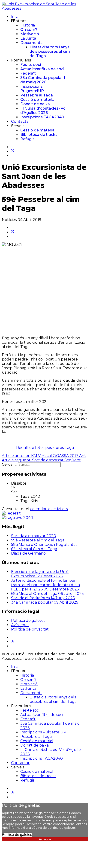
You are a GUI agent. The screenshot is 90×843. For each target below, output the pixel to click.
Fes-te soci (30, 64)
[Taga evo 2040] (17, 517)
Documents (31, 43)
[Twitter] (12, 151)
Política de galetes (28, 620)
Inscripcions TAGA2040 (42, 117)
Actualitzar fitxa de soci (42, 69)
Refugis (27, 139)
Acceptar (45, 839)
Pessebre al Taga (36, 95)
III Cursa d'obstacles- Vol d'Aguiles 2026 (43, 110)
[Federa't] (11, 513)
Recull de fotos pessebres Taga (45, 447)
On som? (28, 29)
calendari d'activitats (49, 509)
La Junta (28, 38)
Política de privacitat (30, 629)
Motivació (29, 34)
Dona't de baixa (35, 104)
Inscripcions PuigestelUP (32, 88)
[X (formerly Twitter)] (12, 232)
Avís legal (20, 625)
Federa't (28, 73)
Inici (14, 16)
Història (27, 25)
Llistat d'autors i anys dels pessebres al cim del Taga (50, 51)
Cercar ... (9, 464)
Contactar (20, 121)
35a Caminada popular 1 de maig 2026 (42, 80)
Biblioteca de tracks (38, 134)
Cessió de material (37, 99)
